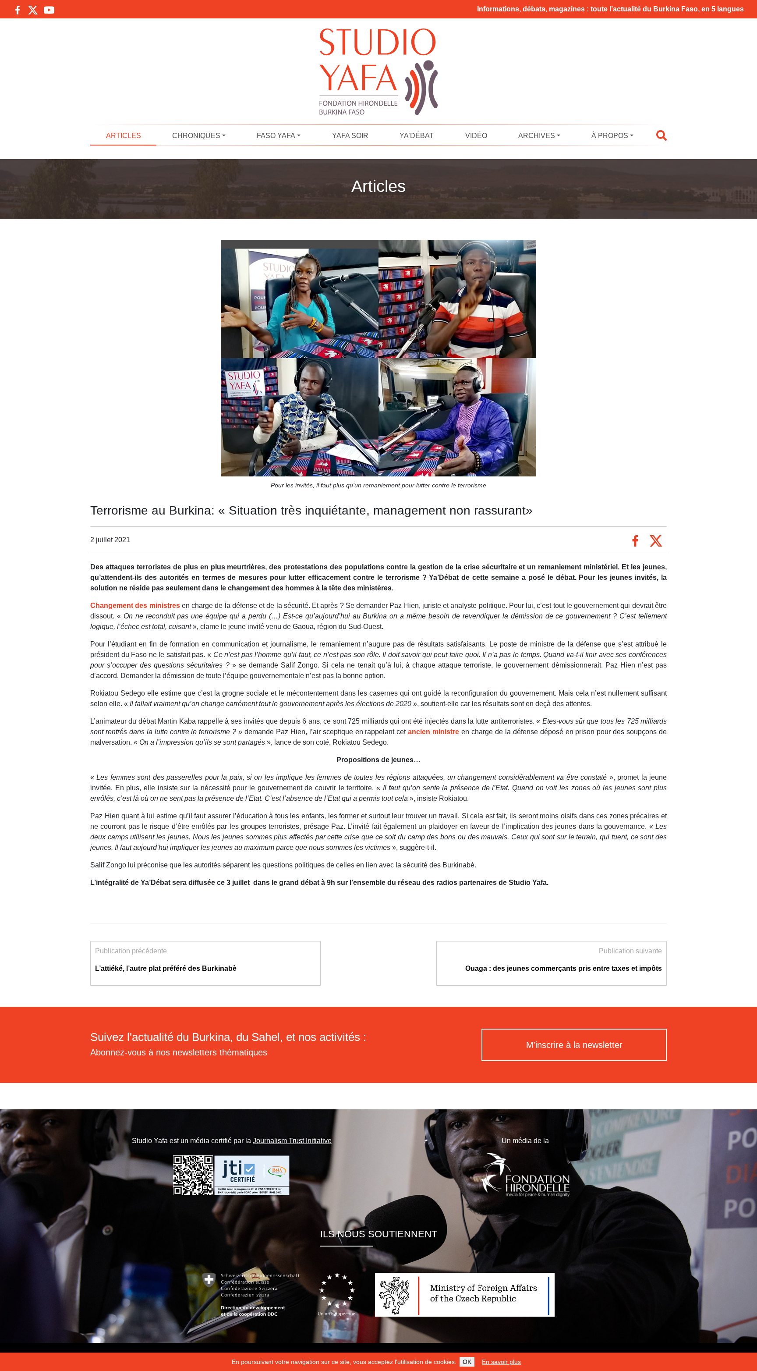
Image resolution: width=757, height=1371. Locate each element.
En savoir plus (501, 1361)
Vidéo (476, 135)
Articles (123, 135)
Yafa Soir (350, 135)
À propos (609, 135)
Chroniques (196, 135)
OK (467, 1361)
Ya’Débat (417, 135)
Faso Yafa (276, 135)
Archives (536, 135)
